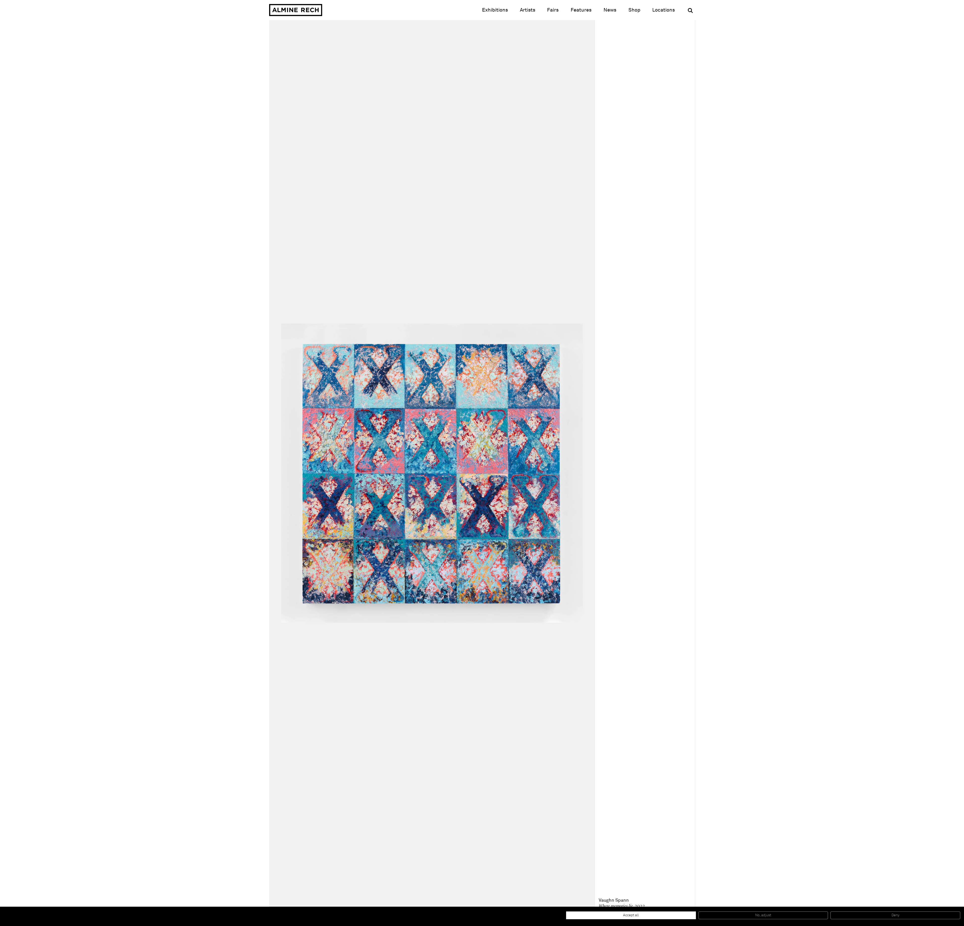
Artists (527, 10)
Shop (634, 10)
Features (581, 10)
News (610, 10)
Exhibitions (495, 10)
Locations (663, 10)
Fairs (553, 10)
